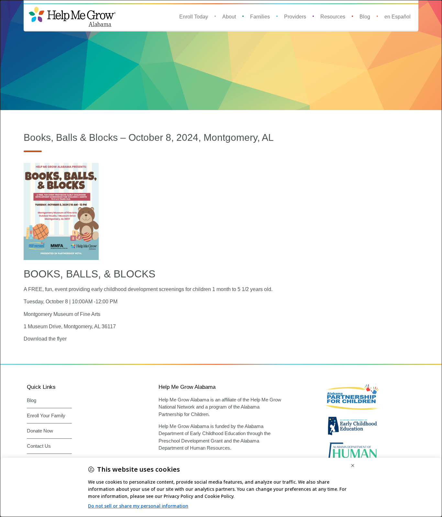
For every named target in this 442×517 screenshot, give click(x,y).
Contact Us (39, 446)
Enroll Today (193, 16)
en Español (397, 16)
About (229, 16)
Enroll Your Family (46, 415)
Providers (295, 16)
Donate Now (40, 430)
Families (260, 16)
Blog (364, 16)
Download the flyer (45, 339)
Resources (332, 16)
